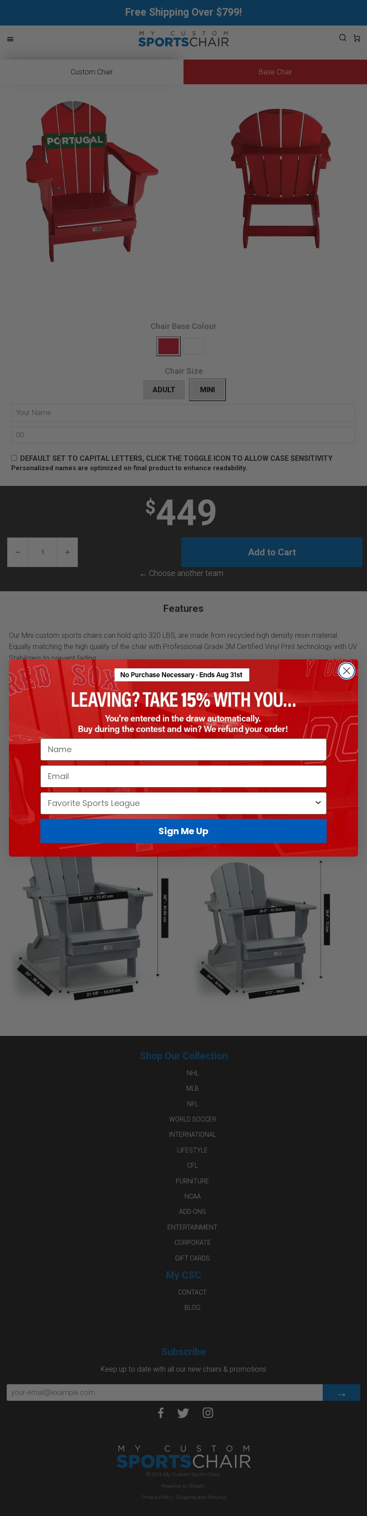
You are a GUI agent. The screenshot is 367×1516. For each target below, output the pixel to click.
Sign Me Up (183, 831)
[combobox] (181, 803)
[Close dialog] (346, 671)
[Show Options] (318, 803)
